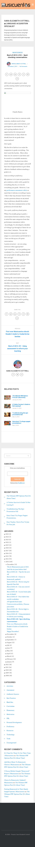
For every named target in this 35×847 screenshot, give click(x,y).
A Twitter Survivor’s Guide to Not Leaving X (21, 405)
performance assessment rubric (17, 190)
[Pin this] (28, 74)
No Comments (23, 66)
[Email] (17, 78)
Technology (10, 735)
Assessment (10, 690)
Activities (10, 686)
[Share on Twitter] (11, 74)
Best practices (11, 698)
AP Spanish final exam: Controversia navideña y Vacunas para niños (18, 604)
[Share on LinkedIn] (15, 74)
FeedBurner (21, 483)
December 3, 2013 (12, 66)
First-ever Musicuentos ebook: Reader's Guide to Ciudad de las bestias (17, 626)
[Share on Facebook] (7, 74)
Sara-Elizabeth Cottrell (18, 63)
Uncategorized (17, 52)
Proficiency (10, 726)
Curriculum (10, 706)
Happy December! (13, 631)
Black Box (10, 702)
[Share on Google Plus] (23, 74)
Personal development (14, 722)
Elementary (10, 710)
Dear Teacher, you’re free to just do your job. (18, 523)
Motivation (10, 714)
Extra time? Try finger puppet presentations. (21, 422)
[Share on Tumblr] (19, 74)
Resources (10, 730)
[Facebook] (13, 374)
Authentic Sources (13, 694)
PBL (8, 718)
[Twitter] (17, 374)
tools (8, 739)
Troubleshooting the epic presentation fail (20, 413)
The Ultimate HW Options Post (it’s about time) (20, 396)
